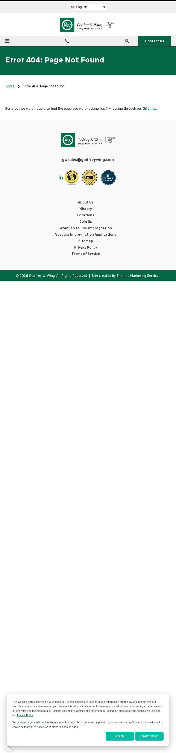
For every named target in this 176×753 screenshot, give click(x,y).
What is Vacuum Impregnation (85, 228)
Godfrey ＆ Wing (42, 276)
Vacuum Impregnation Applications (85, 234)
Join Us (86, 222)
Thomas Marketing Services (138, 276)
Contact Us (154, 41)
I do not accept (149, 736)
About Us (85, 202)
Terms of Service (85, 254)
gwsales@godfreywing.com (88, 159)
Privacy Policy (25, 715)
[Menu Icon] (7, 41)
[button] (88, 7)
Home (10, 86)
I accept (119, 736)
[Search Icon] (127, 41)
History (85, 209)
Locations (85, 215)
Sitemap (149, 108)
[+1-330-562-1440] (67, 41)
